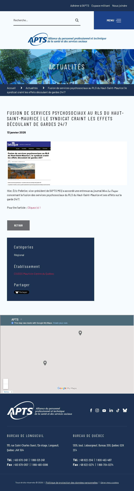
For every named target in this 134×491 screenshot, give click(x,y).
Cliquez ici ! (34, 207)
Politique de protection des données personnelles (72, 482)
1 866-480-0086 (40, 465)
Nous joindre (119, 5)
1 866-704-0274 (105, 465)
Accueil (11, 88)
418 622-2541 (86, 460)
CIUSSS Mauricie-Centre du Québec (34, 273)
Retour (18, 225)
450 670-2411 (21, 460)
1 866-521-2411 (38, 460)
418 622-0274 (87, 465)
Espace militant (100, 5)
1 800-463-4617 (104, 460)
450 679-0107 (21, 465)
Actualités (32, 88)
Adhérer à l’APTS (79, 5)
